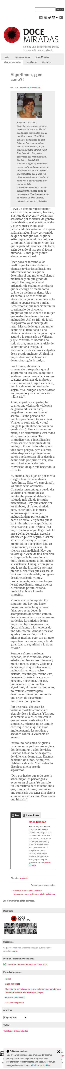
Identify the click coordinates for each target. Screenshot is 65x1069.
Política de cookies (41, 1065)
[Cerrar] (58, 1051)
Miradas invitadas (12, 62)
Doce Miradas (42, 56)
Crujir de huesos (12, 983)
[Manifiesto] (20, 934)
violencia (24, 878)
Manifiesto (31, 62)
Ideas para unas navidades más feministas (34, 894)
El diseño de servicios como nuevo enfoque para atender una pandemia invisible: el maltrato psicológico (33, 990)
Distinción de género (14, 1002)
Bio (17, 815)
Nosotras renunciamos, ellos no (26, 890)
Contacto (46, 62)
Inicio (6, 56)
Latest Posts (32, 815)
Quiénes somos (22, 56)
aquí (15, 950)
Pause (8, 978)
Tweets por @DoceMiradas (15, 1030)
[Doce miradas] (31, 43)
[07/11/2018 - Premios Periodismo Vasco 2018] (25, 964)
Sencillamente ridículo (15, 997)
